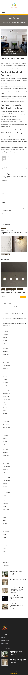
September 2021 (6, 480)
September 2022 (6, 466)
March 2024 (5, 416)
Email (3, 198)
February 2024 (6, 418)
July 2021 (5, 483)
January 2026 (6, 354)
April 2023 (5, 447)
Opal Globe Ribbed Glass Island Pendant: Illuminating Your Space (14, 310)
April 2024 (5, 413)
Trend (4, 559)
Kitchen (4, 534)
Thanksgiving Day (6, 557)
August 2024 (5, 402)
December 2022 (6, 458)
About (4, 637)
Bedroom (5, 48)
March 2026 (5, 348)
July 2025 (5, 371)
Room (8, 254)
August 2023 (5, 435)
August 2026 (5, 334)
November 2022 (6, 461)
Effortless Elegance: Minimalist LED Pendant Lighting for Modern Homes (14, 324)
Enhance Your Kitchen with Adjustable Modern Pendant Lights (14, 319)
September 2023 (6, 432)
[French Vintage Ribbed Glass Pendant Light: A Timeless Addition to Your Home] (5, 590)
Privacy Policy (6, 640)
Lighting (13, 288)
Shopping (5, 551)
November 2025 (6, 360)
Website (3, 202)
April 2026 (5, 346)
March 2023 (5, 449)
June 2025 (5, 374)
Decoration (5, 512)
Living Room (19, 288)
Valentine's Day (6, 565)
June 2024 (5, 407)
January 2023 (6, 455)
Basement (5, 498)
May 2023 (5, 444)
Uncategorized (6, 562)
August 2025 (5, 368)
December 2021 (6, 477)
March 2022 (5, 475)
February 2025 (6, 385)
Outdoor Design (6, 543)
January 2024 (6, 421)
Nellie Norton (11, 49)
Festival (4, 520)
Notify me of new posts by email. (10, 216)
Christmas (5, 506)
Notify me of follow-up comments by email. (12, 213)
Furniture (3, 288)
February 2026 (6, 351)
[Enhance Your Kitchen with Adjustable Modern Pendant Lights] (5, 598)
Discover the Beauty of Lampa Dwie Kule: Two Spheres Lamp (21, 167)
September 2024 (6, 399)
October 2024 (6, 396)
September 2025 (6, 365)
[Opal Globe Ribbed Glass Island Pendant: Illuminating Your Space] (5, 582)
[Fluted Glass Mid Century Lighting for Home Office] (5, 574)
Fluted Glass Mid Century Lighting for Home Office (13, 306)
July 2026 (5, 337)
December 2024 (6, 390)
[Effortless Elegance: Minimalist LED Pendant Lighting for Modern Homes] (5, 606)
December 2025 (6, 357)
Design (4, 514)
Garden (4, 526)
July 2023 (5, 438)
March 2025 (5, 382)
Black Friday (5, 503)
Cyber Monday (6, 509)
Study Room (5, 554)
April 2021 (5, 486)
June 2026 (5, 340)
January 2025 (6, 388)
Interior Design (6, 531)
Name (3, 193)
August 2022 (5, 469)
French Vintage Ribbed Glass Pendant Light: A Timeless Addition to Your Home (14, 314)
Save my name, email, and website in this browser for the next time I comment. (14, 209)
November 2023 (6, 427)
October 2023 (6, 430)
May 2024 (5, 410)
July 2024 (5, 404)
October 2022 (6, 463)
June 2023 (5, 441)
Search (24, 12)
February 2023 (6, 452)
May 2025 (5, 376)
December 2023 (6, 424)
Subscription (5, 643)
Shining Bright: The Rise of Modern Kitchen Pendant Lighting (6, 167)
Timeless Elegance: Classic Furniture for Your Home (13, 292)
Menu (3, 12)
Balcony (4, 495)
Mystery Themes (13, 673)
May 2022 (5, 472)
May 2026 (5, 343)
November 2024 (6, 393)
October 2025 (6, 362)
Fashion (4, 517)
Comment (4, 180)
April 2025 (5, 379)
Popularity (5, 545)
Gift (3, 528)
